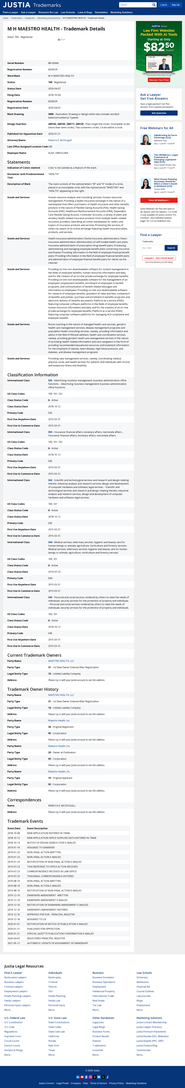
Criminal (52, 982)
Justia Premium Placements (151, 1031)
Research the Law (48, 12)
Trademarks (16, 18)
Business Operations (103, 982)
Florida (52, 1040)
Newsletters (101, 12)
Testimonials (144, 1050)
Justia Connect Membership (152, 1022)
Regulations (10, 1031)
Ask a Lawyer (28, 12)
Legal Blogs (98, 1027)
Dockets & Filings (13, 1050)
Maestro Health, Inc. (59, 720)
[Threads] (94, 1077)
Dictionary (142, 977)
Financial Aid (143, 986)
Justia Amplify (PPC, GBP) (150, 1040)
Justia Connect (46, 1083)
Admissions (143, 982)
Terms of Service (98, 1083)
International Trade (103, 996)
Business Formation (103, 977)
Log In (164, 5)
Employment (99, 986)
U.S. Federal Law (14, 1018)
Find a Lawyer (10, 12)
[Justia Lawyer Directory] (107, 1077)
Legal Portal (62, 1083)
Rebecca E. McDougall (60, 140)
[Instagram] (90, 1077)
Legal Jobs (98, 1022)
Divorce (52, 986)
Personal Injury (56, 1005)
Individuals (55, 972)
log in (58, 680)
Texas (51, 1050)
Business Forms (101, 1031)
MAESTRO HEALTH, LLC (61, 661)
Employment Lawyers (15, 991)
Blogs (140, 1000)
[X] (103, 1077)
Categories (30, 18)
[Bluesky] (99, 1077)
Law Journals (144, 996)
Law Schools (68, 12)
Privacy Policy (116, 1083)
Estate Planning (56, 996)
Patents (96, 1040)
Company (76, 1083)
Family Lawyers (12, 1000)
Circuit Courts (11, 1040)
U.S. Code (9, 1027)
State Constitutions (58, 1022)
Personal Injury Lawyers (17, 1005)
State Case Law (56, 1031)
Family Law (54, 1000)
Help (85, 1083)
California (53, 1036)
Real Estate (98, 1000)
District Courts (12, 1045)
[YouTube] (82, 1077)
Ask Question (159, 112)
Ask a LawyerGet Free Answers (154, 96)
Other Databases (103, 1018)
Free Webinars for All (156, 128)
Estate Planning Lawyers (17, 996)
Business (98, 972)
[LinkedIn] (78, 1077)
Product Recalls (100, 1036)
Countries (97, 1050)
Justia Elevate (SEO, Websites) (153, 1036)
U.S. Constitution (13, 1022)
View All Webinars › (159, 200)
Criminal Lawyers (13, 986)
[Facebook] (86, 1077)
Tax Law (96, 1005)
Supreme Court (12, 1036)
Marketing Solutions (122, 12)
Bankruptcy (54, 977)
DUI (50, 991)
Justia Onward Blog (147, 1045)
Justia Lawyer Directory (149, 1027)
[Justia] (16, 4)
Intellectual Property (103, 991)
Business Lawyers (14, 982)
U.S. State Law (57, 1018)
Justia (5, 18)
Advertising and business (48, 18)
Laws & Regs (85, 12)
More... (8, 1009)
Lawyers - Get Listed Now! (159, 257)
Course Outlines (145, 991)
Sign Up (176, 5)
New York (53, 1045)
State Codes (54, 1027)
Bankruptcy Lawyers (15, 977)
